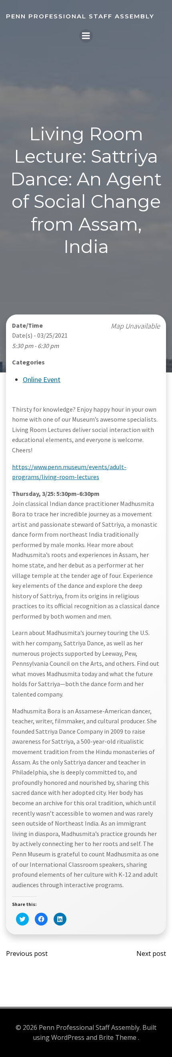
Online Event (41, 379)
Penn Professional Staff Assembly (80, 16)
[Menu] (86, 36)
